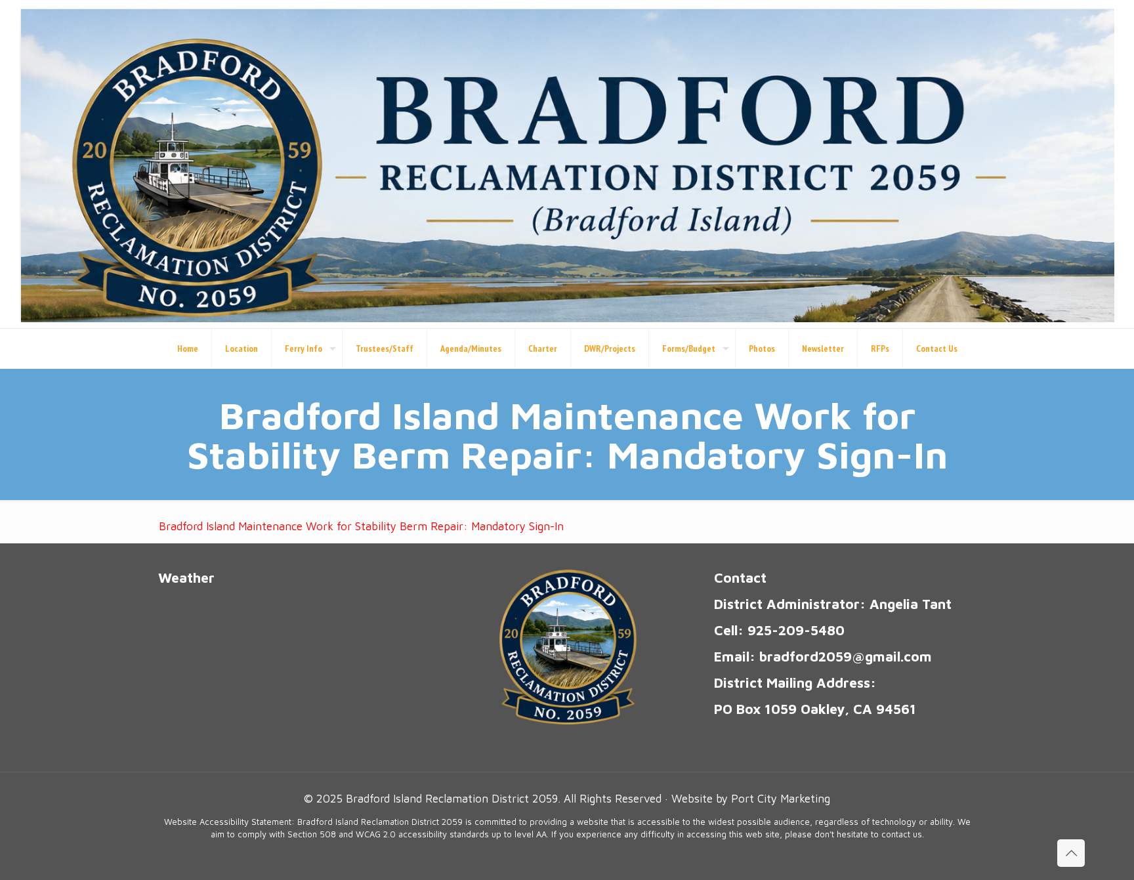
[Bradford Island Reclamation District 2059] (567, 164)
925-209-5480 (796, 630)
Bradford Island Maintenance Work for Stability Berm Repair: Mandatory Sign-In (361, 526)
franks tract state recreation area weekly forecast (256, 738)
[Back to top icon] (1071, 853)
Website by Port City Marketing (750, 798)
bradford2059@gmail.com (845, 656)
